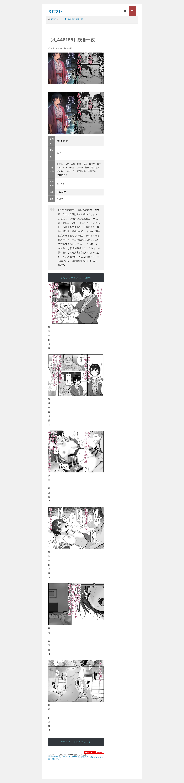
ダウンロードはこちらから (75, 277)
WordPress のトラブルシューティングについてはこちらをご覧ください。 (75, 757)
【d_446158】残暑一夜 (73, 19)
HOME (53, 19)
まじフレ (55, 11)
